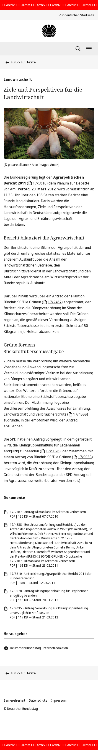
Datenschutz (38, 700)
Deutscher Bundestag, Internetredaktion (39, 648)
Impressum (59, 700)
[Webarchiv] (49, 31)
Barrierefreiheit (14, 700)
